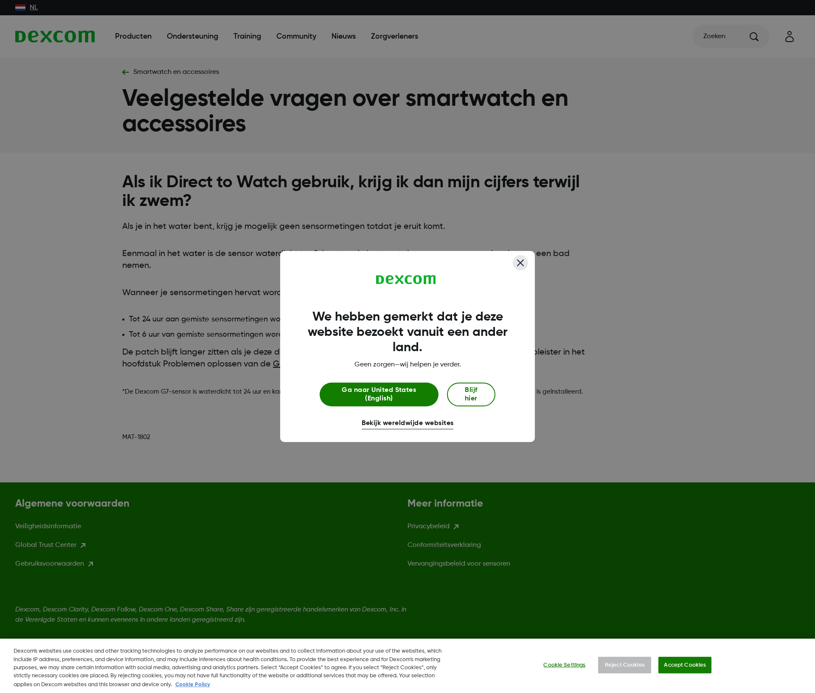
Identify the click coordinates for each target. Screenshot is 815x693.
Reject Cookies (625, 665)
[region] (407, 666)
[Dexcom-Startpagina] (406, 279)
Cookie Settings (564, 665)
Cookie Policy (192, 684)
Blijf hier (471, 394)
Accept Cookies (685, 665)
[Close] (520, 262)
